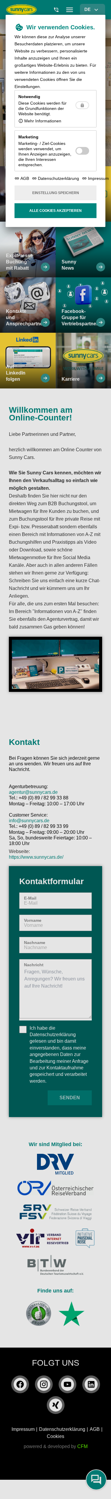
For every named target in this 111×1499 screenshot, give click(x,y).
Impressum (98, 178)
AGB (24, 178)
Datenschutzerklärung (58, 178)
